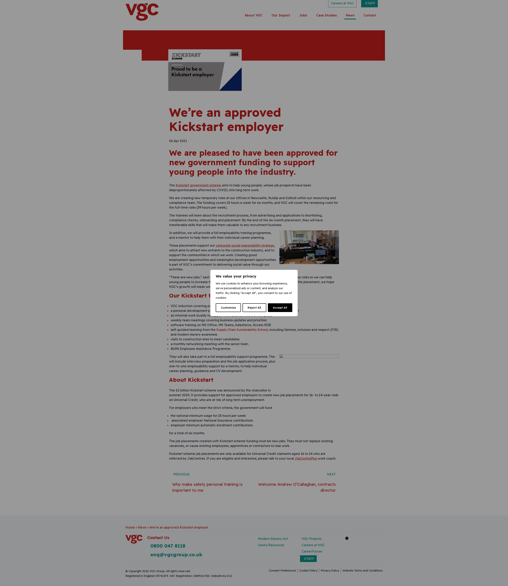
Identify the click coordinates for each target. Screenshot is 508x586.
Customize (228, 307)
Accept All (280, 307)
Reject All (254, 307)
